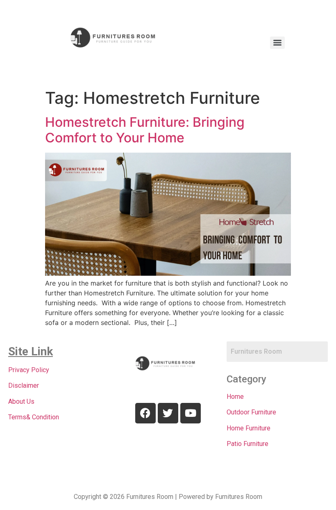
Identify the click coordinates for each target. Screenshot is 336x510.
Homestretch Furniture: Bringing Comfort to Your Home (145, 130)
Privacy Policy (28, 370)
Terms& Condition (33, 417)
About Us (21, 401)
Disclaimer (23, 385)
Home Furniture (248, 428)
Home (235, 396)
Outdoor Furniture (251, 412)
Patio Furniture (247, 444)
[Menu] (277, 43)
